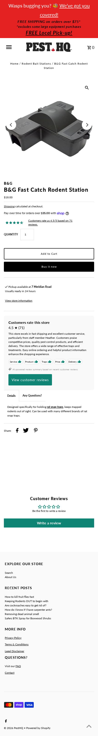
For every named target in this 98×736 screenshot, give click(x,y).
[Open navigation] (12, 47)
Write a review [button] (49, 523)
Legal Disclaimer (14, 651)
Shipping (9, 206)
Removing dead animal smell (22, 614)
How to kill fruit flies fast (19, 596)
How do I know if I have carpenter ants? (28, 609)
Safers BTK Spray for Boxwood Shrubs (28, 618)
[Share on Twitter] (26, 431)
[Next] (87, 125)
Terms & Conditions (16, 644)
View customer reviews (30, 380)
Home (14, 63)
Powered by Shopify (38, 728)
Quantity (11, 234)
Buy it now (49, 266)
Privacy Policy (13, 637)
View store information (18, 300)
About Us (10, 577)
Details (11, 395)
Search (9, 572)
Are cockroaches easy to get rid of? (25, 605)
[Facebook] (5, 721)
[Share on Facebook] (17, 431)
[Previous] (11, 125)
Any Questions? (32, 395)
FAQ (18, 666)
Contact (9, 672)
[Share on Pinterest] (36, 431)
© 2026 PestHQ (14, 728)
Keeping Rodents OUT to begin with (26, 601)
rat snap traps (55, 407)
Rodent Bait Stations (36, 63)
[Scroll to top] (88, 726)
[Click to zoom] (87, 87)
